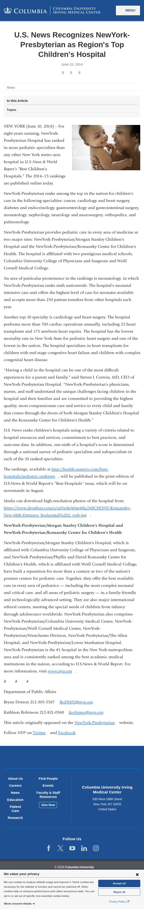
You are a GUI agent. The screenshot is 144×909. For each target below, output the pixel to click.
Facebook (68, 732)
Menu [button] (130, 10)
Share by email (84, 73)
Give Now (48, 805)
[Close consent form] (137, 874)
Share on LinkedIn (79, 72)
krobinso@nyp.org (86, 712)
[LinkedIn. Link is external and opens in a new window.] (84, 848)
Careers (15, 785)
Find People (48, 779)
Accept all (119, 883)
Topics (11, 109)
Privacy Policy (117, 901)
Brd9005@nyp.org (76, 702)
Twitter (41, 732)
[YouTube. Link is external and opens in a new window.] (72, 848)
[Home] (52, 10)
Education (15, 800)
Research (15, 818)
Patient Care (15, 809)
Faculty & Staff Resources (48, 795)
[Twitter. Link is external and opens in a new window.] (60, 848)
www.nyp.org (61, 671)
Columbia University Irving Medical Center (49, 757)
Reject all (119, 891)
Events (48, 785)
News (11, 87)
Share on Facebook (63, 72)
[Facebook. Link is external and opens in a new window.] (49, 848)
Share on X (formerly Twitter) (71, 72)
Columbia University (79, 867)
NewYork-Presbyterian (96, 722)
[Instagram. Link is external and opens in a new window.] (96, 848)
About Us (15, 779)
